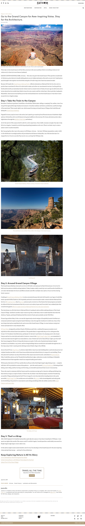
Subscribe (81, 3)
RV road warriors (10, 302)
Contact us (21, 516)
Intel (45, 7)
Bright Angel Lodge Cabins (44, 336)
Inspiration (38, 7)
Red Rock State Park (20, 119)
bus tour (37, 378)
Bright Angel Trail (11, 378)
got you (22, 302)
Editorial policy (4, 518)
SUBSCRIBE (31, 475)
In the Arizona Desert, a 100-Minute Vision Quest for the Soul (17, 460)
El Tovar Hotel (5, 329)
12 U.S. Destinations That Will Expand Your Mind (14, 457)
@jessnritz (53, 492)
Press (2, 516)
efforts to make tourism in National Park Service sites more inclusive (30, 306)
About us (3, 515)
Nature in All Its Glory (6, 14)
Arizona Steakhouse (47, 365)
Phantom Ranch (55, 354)
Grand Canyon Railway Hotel (15, 297)
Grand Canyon (18, 483)
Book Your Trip (54, 7)
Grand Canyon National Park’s (22, 84)
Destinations (28, 7)
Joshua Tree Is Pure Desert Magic (10, 462)
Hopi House (16, 350)
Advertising (21, 515)
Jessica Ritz (5, 22)
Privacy (20, 518)
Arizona (11, 483)
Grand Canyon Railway (13, 110)
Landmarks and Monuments (30, 483)
